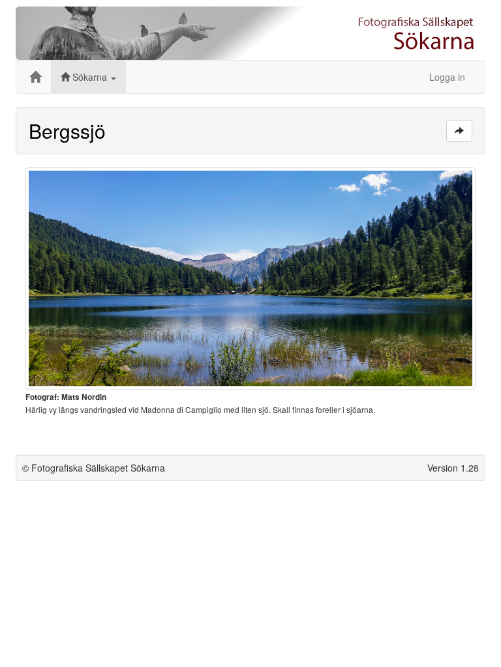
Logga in (447, 76)
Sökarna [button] (90, 76)
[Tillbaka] (459, 131)
